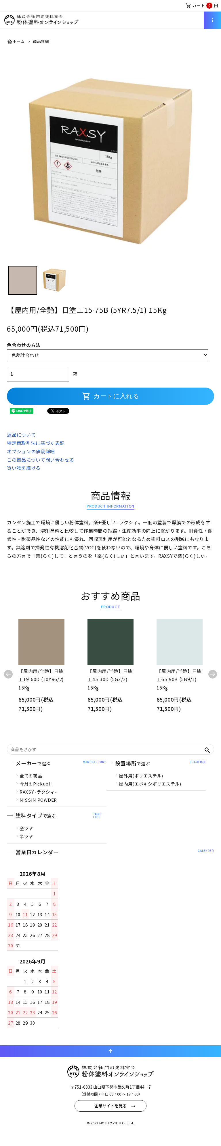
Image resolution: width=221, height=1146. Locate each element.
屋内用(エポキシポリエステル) (150, 784)
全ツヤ (26, 828)
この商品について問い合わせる (40, 459)
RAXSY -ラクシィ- (38, 792)
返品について (21, 434)
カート (202, 5)
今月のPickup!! (36, 784)
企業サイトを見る (110, 1106)
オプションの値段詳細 (31, 451)
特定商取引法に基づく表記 (35, 442)
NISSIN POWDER (38, 800)
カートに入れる (110, 396)
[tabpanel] (110, 158)
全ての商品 (31, 776)
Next (212, 674)
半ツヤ (26, 836)
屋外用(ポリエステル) (141, 776)
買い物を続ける (24, 467)
